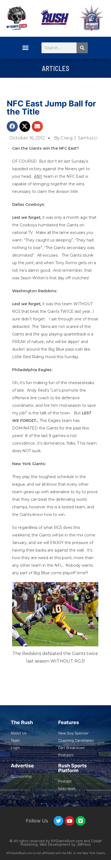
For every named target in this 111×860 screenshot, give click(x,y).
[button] (25, 48)
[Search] (82, 47)
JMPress (84, 844)
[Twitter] (58, 821)
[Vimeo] (80, 821)
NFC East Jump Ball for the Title (51, 107)
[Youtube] (69, 821)
